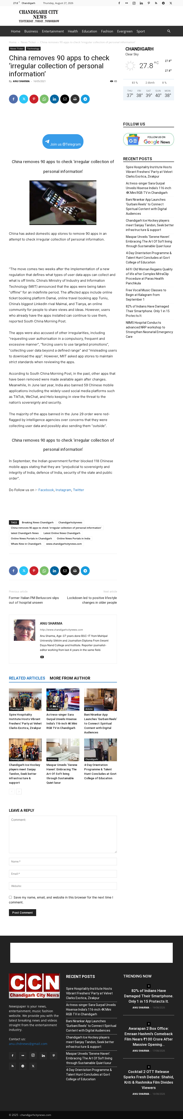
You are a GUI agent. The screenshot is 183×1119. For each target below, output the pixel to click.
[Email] (64, 99)
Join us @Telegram (65, 144)
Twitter (78, 490)
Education (89, 31)
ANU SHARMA (21, 81)
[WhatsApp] (44, 99)
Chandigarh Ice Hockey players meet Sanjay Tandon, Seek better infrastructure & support (24, 773)
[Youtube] (43, 657)
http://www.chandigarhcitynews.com (61, 629)
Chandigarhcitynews (70, 522)
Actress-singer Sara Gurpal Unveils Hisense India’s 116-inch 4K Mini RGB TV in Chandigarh (148, 188)
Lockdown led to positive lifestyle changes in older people (92, 600)
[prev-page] (12, 791)
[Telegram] (163, 3)
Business (31, 31)
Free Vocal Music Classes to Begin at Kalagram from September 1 (146, 294)
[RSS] (156, 3)
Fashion (107, 31)
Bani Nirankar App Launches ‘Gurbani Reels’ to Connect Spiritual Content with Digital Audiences (100, 723)
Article (89, 708)
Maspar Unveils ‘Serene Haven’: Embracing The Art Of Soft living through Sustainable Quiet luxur (61, 773)
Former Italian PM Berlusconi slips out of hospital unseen (34, 600)
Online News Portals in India (73, 538)
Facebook (46, 490)
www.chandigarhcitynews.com (64, 543)
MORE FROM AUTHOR (70, 678)
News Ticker (28, 42)
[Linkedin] (141, 3)
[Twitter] (170, 3)
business (52, 759)
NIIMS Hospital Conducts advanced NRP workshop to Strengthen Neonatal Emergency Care (149, 329)
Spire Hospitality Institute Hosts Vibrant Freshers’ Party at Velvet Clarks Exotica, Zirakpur (149, 171)
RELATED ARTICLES (27, 678)
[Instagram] (134, 3)
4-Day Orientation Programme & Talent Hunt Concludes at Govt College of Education (149, 257)
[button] (168, 31)
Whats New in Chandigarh (26, 543)
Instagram (63, 490)
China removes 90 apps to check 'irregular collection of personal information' (56, 527)
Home (15, 31)
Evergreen (125, 31)
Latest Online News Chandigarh (62, 533)
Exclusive (53, 708)
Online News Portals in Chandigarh (31, 538)
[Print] (75, 99)
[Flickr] (126, 3)
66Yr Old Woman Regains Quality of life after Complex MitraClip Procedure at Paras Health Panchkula (149, 276)
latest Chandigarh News (25, 533)
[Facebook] (119, 3)
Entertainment (53, 31)
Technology (33, 48)
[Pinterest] (148, 3)
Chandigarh (16, 708)
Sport (141, 31)
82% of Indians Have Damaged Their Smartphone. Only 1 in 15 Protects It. (148, 311)
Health (73, 31)
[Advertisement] (121, 16)
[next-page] (19, 791)
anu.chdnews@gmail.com (28, 1044)
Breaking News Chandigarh (38, 522)
